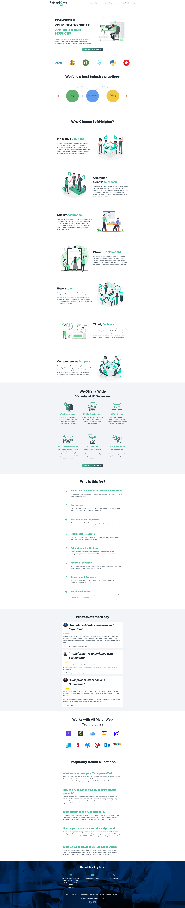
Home (91, 3)
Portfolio (123, 3)
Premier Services (83, 894)
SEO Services (94, 894)
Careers (117, 3)
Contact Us (131, 3)
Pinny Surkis (69, 705)
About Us (97, 3)
